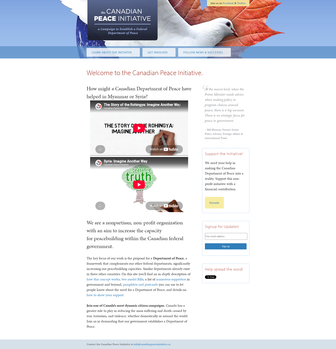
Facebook (228, 3)
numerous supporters (171, 279)
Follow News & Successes (203, 52)
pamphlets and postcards (140, 284)
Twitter (241, 3)
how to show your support (105, 294)
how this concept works (103, 279)
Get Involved (158, 52)
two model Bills (132, 279)
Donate (214, 202)
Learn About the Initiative (112, 52)
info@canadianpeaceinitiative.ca (152, 344)
